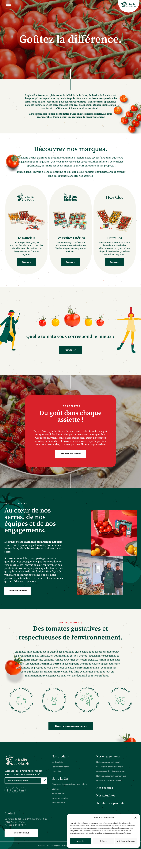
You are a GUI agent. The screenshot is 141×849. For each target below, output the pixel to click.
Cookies (41, 845)
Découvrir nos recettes (70, 453)
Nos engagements (108, 756)
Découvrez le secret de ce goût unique (69, 784)
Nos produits (60, 756)
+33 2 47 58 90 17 (17, 825)
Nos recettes (104, 788)
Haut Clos (114, 238)
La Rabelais (26, 238)
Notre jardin (60, 779)
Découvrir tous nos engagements (70, 726)
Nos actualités (105, 796)
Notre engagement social (108, 762)
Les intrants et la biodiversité (109, 766)
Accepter (80, 841)
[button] (135, 817)
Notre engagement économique (111, 776)
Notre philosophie (60, 798)
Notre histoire (58, 793)
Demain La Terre (49, 663)
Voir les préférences (126, 841)
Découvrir (26, 262)
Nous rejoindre (58, 802)
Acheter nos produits (110, 803)
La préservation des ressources (110, 771)
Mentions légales (53, 845)
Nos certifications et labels (108, 780)
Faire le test (70, 350)
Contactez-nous (21, 833)
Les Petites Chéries (70, 238)
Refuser (103, 841)
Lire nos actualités (18, 590)
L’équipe (55, 789)
